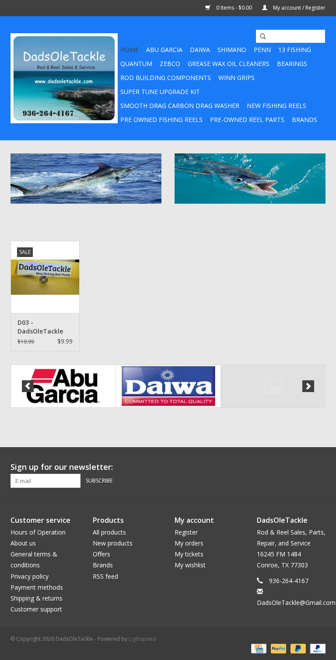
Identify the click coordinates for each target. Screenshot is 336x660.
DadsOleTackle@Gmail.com (296, 602)
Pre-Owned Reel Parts (247, 119)
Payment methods (36, 587)
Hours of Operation (38, 532)
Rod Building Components (165, 77)
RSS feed (105, 576)
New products (113, 543)
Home (129, 49)
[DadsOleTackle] (64, 78)
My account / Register (299, 7)
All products (109, 532)
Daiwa (200, 49)
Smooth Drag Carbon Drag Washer (179, 105)
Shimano (231, 49)
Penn (262, 49)
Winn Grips (236, 77)
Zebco (170, 63)
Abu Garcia (164, 49)
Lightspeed (142, 639)
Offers (101, 554)
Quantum (136, 63)
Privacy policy (29, 576)
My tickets (189, 554)
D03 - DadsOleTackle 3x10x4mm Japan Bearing (44, 327)
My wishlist (190, 565)
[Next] (308, 386)
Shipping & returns (36, 598)
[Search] (260, 36)
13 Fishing (294, 49)
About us (23, 543)
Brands (304, 119)
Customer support (36, 609)
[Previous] (28, 386)
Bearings (292, 63)
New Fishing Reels (276, 105)
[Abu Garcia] (63, 386)
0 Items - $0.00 (234, 7)
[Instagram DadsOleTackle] (319, 467)
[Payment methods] (257, 648)
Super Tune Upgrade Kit (160, 91)
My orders (189, 543)
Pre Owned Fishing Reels (161, 119)
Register (186, 532)
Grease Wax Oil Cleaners (229, 63)
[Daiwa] (168, 386)
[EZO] (273, 386)
